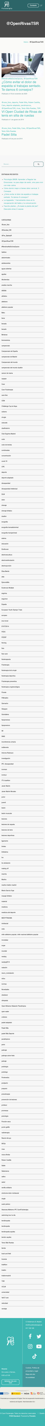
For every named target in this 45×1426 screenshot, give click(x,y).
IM (2, 731)
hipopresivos (6, 725)
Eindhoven (5, 549)
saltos (3, 1176)
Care (3, 105)
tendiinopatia (6, 1221)
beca (3, 318)
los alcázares (6, 863)
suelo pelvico (6, 1204)
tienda (4, 1248)
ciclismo (4, 412)
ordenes (4, 1017)
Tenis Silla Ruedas (28, 108)
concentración (6, 456)
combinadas (6, 450)
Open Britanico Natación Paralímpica (14, 1006)
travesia (4, 1259)
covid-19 (4, 461)
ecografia (5, 522)
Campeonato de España (10, 351)
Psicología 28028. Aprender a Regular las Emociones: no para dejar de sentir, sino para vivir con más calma (23, 182)
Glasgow (4, 709)
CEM (3, 401)
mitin (3, 929)
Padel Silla (23, 102)
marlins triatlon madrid (9, 885)
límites (4, 846)
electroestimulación (8, 560)
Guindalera (5, 714)
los (2, 857)
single (3, 1198)
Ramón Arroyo (6, 1138)
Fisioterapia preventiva (9, 681)
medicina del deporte (8, 912)
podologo (5, 1072)
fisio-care (5, 654)
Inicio (26, 42)
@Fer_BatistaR (7, 235)
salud (3, 1182)
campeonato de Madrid (9, 357)
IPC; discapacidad (8, 764)
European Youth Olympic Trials (12, 610)
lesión (3, 808)
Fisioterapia (5, 665)
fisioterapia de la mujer (9, 670)
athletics (4, 296)
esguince (5, 599)
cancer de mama (7, 373)
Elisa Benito (5, 571)
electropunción (6, 566)
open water (5, 1011)
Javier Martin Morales (9, 791)
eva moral (5, 621)
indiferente (5, 747)
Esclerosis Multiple (8, 588)
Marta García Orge (8, 890)
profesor (4, 1105)
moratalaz (5, 940)
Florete (4, 692)
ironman (4, 769)
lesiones (4, 819)
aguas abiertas (6, 269)
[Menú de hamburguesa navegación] (41, 5)
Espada (4, 604)
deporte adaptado (13, 105)
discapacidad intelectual (9, 489)
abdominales (6, 258)
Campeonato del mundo (10, 362)
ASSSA (4, 290)
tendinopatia (6, 1226)
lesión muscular (7, 813)
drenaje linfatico (7, 511)
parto (3, 1044)
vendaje (4, 1309)
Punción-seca (6, 1121)
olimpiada (5, 1000)
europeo (4, 615)
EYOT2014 (5, 626)
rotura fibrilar (6, 1155)
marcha (4, 874)
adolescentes (6, 263)
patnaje (4, 1061)
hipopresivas (6, 720)
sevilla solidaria (7, 1187)
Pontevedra (5, 1077)
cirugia (4, 417)
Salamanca (5, 1171)
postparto (5, 1083)
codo (3, 439)
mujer (3, 945)
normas (4, 984)
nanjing (4, 956)
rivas (18, 108)
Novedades (5, 989)
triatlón (4, 1270)
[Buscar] (38, 164)
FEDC (4, 632)
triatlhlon (4, 1264)
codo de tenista (7, 445)
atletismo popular (7, 307)
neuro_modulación (8, 973)
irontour (4, 775)
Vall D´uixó (5, 1298)
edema (4, 538)
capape (4, 379)
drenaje (4, 505)
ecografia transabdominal (10, 527)
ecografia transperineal (9, 533)
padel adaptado (7, 1022)
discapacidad (6, 483)
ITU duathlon (6, 780)
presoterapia (6, 1094)
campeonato (6, 346)
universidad (5, 1292)
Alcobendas (5, 280)
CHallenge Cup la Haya (9, 406)
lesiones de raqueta (8, 824)
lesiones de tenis (7, 830)
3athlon (4, 252)
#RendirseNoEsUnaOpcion (12, 79)
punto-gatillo (6, 1127)
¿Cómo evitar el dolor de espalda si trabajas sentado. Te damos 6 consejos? (21, 86)
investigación (6, 758)
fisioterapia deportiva (8, 676)
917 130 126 (30, 1328)
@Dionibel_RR (6, 230)
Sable (3, 1166)
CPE (3, 467)
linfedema (5, 852)
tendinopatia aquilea (8, 1232)
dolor (3, 500)
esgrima (4, 593)
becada (4, 324)
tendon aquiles (6, 1237)
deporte (15, 102)
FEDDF (4, 637)
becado (4, 329)
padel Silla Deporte (8, 1033)
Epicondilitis (5, 582)
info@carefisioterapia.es (34, 1325)
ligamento (5, 841)
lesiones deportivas (8, 835)
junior (3, 797)
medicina (5, 907)
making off (5, 868)
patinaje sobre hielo (8, 1055)
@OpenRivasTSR (30, 79)
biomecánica (6, 340)
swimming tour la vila (8, 1215)
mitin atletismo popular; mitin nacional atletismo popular (20, 934)
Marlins (4, 879)
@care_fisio (6, 102)
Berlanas (4, 335)
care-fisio (5, 395)
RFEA (3, 1143)
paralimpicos (26, 105)
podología (5, 1066)
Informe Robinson (7, 753)
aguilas (4, 274)
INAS (3, 736)
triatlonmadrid (6, 1276)
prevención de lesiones (9, 1099)
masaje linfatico (7, 896)
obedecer (5, 995)
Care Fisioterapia (7, 390)
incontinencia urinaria (9, 742)
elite (3, 577)
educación (5, 544)
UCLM (4, 1287)
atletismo (5, 301)
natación (4, 967)
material (4, 901)
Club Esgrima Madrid (8, 434)
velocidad (5, 1303)
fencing (4, 643)
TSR (38, 108)
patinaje (4, 1050)
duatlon (4, 516)
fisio (3, 648)
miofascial (5, 923)
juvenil (4, 802)
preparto (4, 1088)
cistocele (4, 423)
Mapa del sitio (30, 1374)
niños (3, 978)
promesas (5, 1110)
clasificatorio (6, 428)
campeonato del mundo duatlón (12, 368)
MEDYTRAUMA (7, 918)
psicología (5, 1116)
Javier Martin (6, 786)
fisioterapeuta (6, 659)
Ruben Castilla (34, 102)
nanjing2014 (6, 962)
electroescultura (7, 555)
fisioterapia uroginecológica (11, 687)
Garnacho (5, 703)
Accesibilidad (30, 1377)
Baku (3, 313)
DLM (3, 494)
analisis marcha (7, 285)
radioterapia (6, 1132)
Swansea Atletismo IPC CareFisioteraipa (15, 1209)
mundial (4, 951)
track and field (6, 1254)
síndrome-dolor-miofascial (10, 1193)
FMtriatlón (5, 698)
